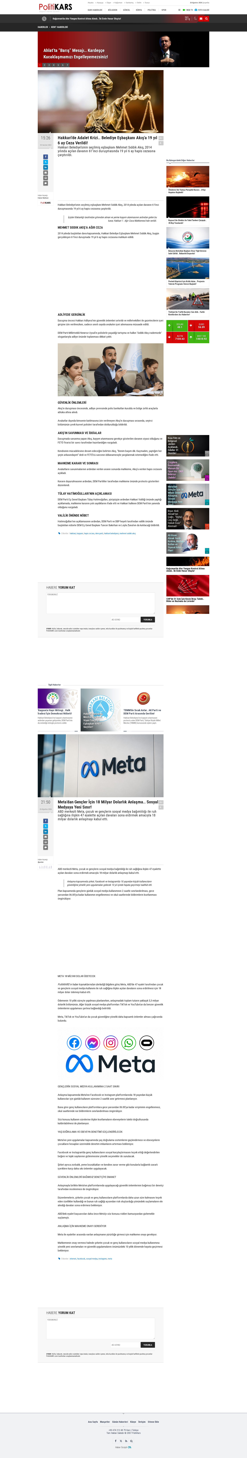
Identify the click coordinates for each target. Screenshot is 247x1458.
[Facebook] (45, 156)
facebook (81, 1258)
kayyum (80, 533)
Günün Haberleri (120, 1422)
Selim (139, 3)
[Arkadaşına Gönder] (45, 172)
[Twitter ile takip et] (121, 1441)
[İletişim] (201, 18)
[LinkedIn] (45, 167)
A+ (161, 138)
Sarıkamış (130, 3)
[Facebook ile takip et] (115, 1441)
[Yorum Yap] (45, 183)
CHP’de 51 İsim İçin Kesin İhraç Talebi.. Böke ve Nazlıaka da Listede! (86, 18)
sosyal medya (91, 1258)
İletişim (142, 1422)
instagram (102, 1258)
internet (73, 1258)
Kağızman (118, 3)
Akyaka (90, 3)
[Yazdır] (45, 178)
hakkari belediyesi (111, 533)
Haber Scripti (121, 1447)
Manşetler (105, 1422)
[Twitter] (45, 162)
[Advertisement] (108, 178)
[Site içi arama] (206, 18)
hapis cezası (89, 533)
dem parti (99, 533)
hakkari (73, 533)
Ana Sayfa (93, 1422)
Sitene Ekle (153, 1422)
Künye (133, 1422)
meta (110, 1258)
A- (161, 143)
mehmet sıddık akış (128, 533)
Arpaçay (100, 3)
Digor (109, 3)
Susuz (147, 3)
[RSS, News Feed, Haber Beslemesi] (126, 1441)
